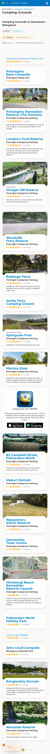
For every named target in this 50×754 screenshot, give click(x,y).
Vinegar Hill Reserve (22, 190)
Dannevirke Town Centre (16, 541)
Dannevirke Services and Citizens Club (24, 58)
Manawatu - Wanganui (23, 9)
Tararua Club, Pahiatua (17, 635)
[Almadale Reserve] (25, 713)
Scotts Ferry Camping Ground (20, 302)
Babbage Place (18, 276)
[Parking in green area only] (25, 568)
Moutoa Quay (17, 368)
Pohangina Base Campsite (18, 72)
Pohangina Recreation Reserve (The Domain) (24, 113)
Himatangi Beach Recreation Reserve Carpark (20, 585)
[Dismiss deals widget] (4, 745)
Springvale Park (19, 335)
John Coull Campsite (23, 648)
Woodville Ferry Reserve (17, 239)
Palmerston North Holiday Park (20, 619)
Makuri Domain (18, 480)
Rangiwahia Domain (22, 681)
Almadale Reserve (20, 727)
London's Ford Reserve (24, 139)
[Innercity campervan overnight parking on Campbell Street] (25, 443)
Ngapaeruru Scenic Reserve (18, 521)
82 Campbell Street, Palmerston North (22, 456)
